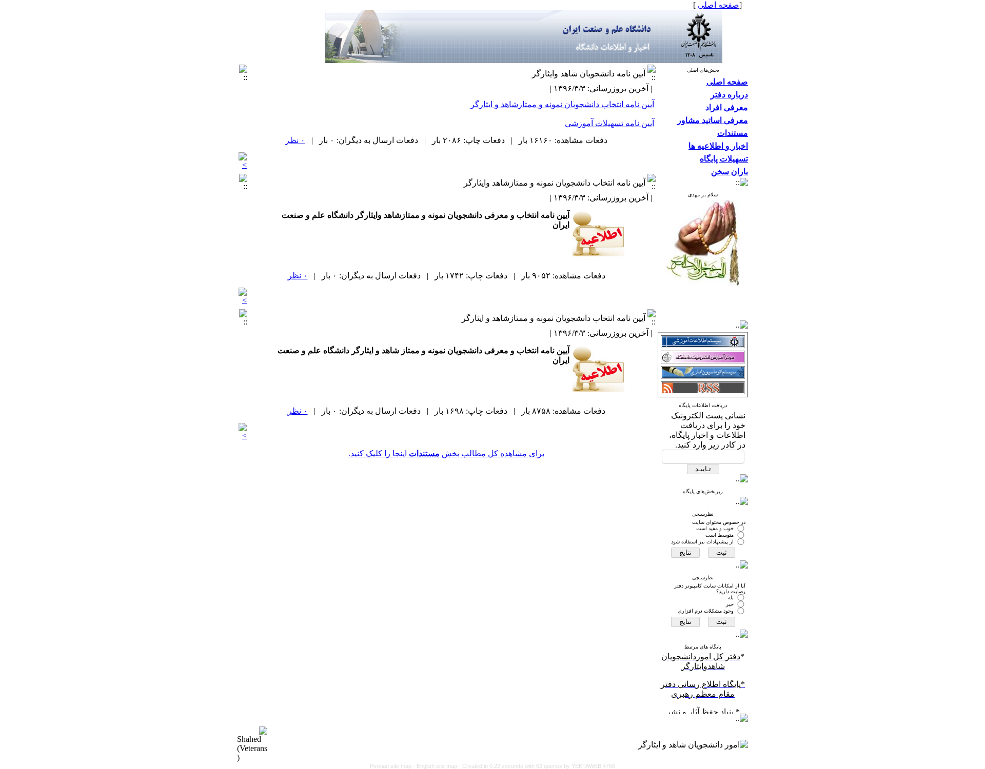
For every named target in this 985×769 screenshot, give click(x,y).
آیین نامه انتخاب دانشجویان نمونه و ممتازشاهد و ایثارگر (562, 104)
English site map (438, 766)
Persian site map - (393, 766)
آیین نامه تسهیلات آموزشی (609, 123)
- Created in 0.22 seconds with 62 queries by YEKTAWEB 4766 (537, 766)
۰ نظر (295, 140)
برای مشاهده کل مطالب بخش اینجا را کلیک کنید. (446, 453)
